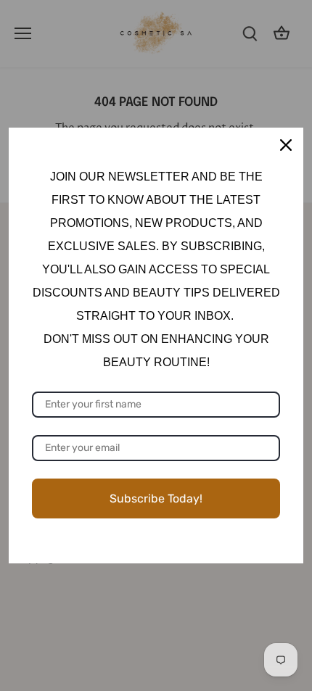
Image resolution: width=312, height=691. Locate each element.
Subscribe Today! (156, 498)
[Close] (285, 145)
